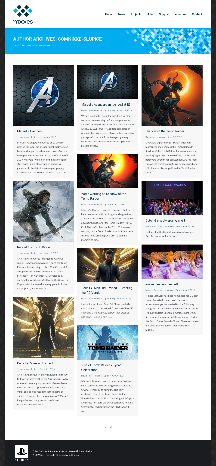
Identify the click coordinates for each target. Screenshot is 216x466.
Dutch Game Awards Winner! (165, 220)
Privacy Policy (85, 451)
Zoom (39, 95)
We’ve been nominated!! (162, 284)
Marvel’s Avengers (30, 131)
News (84, 110)
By (27, 137)
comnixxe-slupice (80, 39)
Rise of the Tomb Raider (34, 247)
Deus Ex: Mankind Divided (35, 363)
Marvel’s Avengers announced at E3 (106, 104)
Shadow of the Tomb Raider (164, 131)
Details (47, 95)
